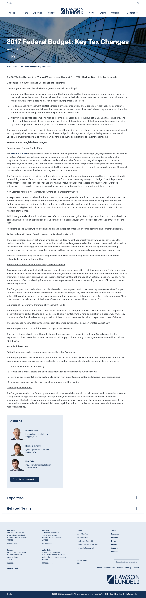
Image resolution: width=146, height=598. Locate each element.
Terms (99, 567)
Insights (51, 12)
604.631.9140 (31, 437)
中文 (16, 568)
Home (9, 66)
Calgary (10, 550)
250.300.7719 (31, 467)
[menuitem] (72, 10)
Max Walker (30, 461)
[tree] (73, 503)
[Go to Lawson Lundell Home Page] (123, 579)
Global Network (83, 537)
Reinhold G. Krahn (33, 446)
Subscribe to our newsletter (24, 479)
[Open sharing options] (13, 56)
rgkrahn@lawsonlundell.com (37, 449)
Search (136, 567)
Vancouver (11, 530)
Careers (115, 12)
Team (25, 12)
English (10, 3)
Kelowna (45, 530)
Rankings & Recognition (85, 541)
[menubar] (73, 10)
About (12, 12)
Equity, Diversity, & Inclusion (87, 544)
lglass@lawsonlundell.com (36, 434)
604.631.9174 (30, 452)
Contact (131, 12)
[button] (138, 3)
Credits (9, 594)
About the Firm (82, 534)
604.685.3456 (12, 543)
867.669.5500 (47, 563)
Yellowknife (46, 550)
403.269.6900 (12, 563)
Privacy (120, 567)
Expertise (37, 12)
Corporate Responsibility (86, 548)
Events (102, 12)
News (91, 12)
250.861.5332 (47, 543)
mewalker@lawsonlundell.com (38, 465)
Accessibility (109, 567)
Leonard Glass (31, 430)
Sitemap (128, 567)
